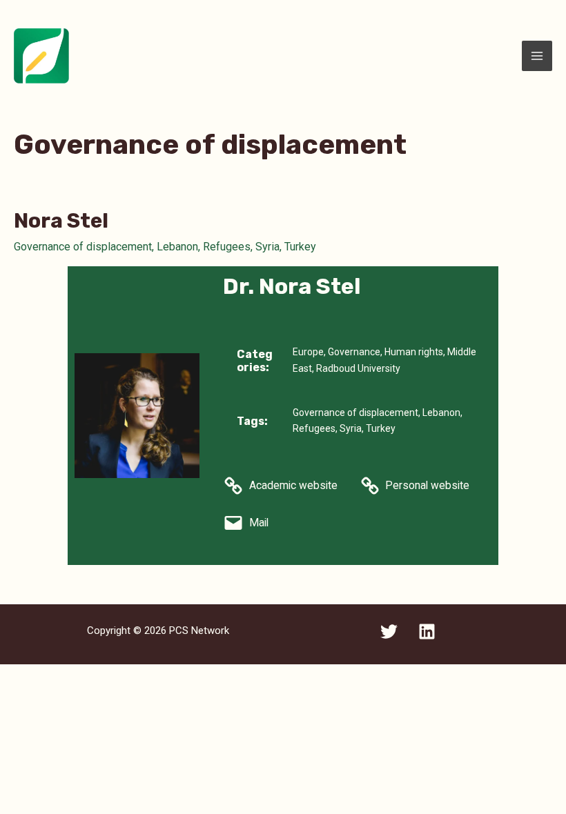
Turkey (300, 246)
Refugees (227, 246)
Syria (267, 246)
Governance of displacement (83, 246)
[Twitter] (389, 631)
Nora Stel (61, 220)
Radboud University (358, 368)
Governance (354, 351)
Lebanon (177, 246)
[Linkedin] (427, 631)
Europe (308, 351)
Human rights (413, 351)
